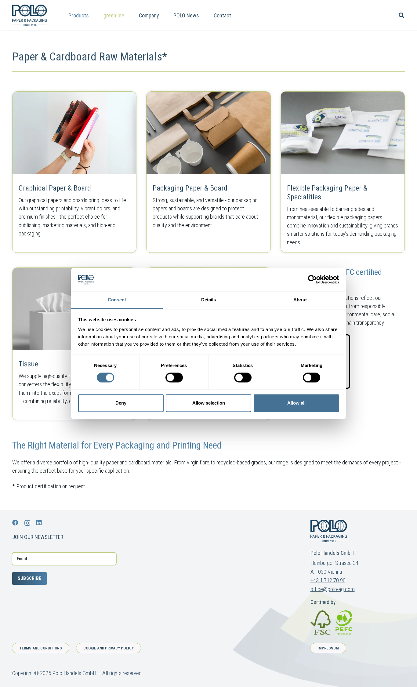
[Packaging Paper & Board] (208, 172)
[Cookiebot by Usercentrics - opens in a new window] (312, 279)
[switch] (174, 378)
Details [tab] (208, 299)
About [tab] (300, 299)
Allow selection (208, 402)
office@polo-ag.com (332, 589)
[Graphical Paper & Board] (74, 172)
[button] (94, 15)
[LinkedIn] (39, 523)
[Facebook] (15, 523)
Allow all (296, 402)
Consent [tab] (117, 299)
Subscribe (30, 578)
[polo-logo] (29, 15)
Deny (120, 402)
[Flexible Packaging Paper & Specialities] (343, 172)
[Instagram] (27, 523)
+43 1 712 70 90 (328, 580)
